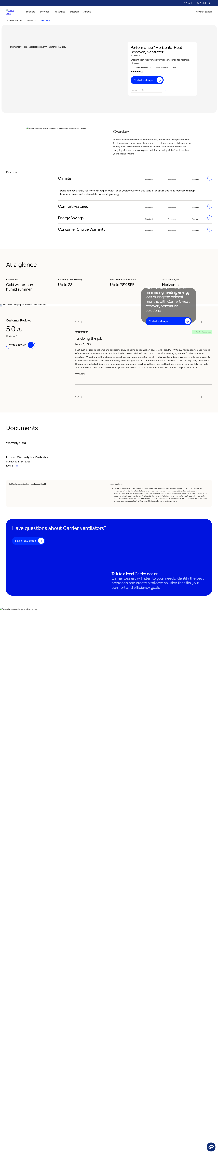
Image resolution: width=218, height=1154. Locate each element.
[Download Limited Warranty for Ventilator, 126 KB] (17, 466)
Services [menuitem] (44, 11)
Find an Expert (204, 11)
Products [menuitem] (30, 11)
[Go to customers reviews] (136, 71)
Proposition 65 (40, 484)
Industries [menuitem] (59, 11)
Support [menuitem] (74, 11)
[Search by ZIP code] (164, 90)
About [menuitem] (87, 11)
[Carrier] (12, 11)
